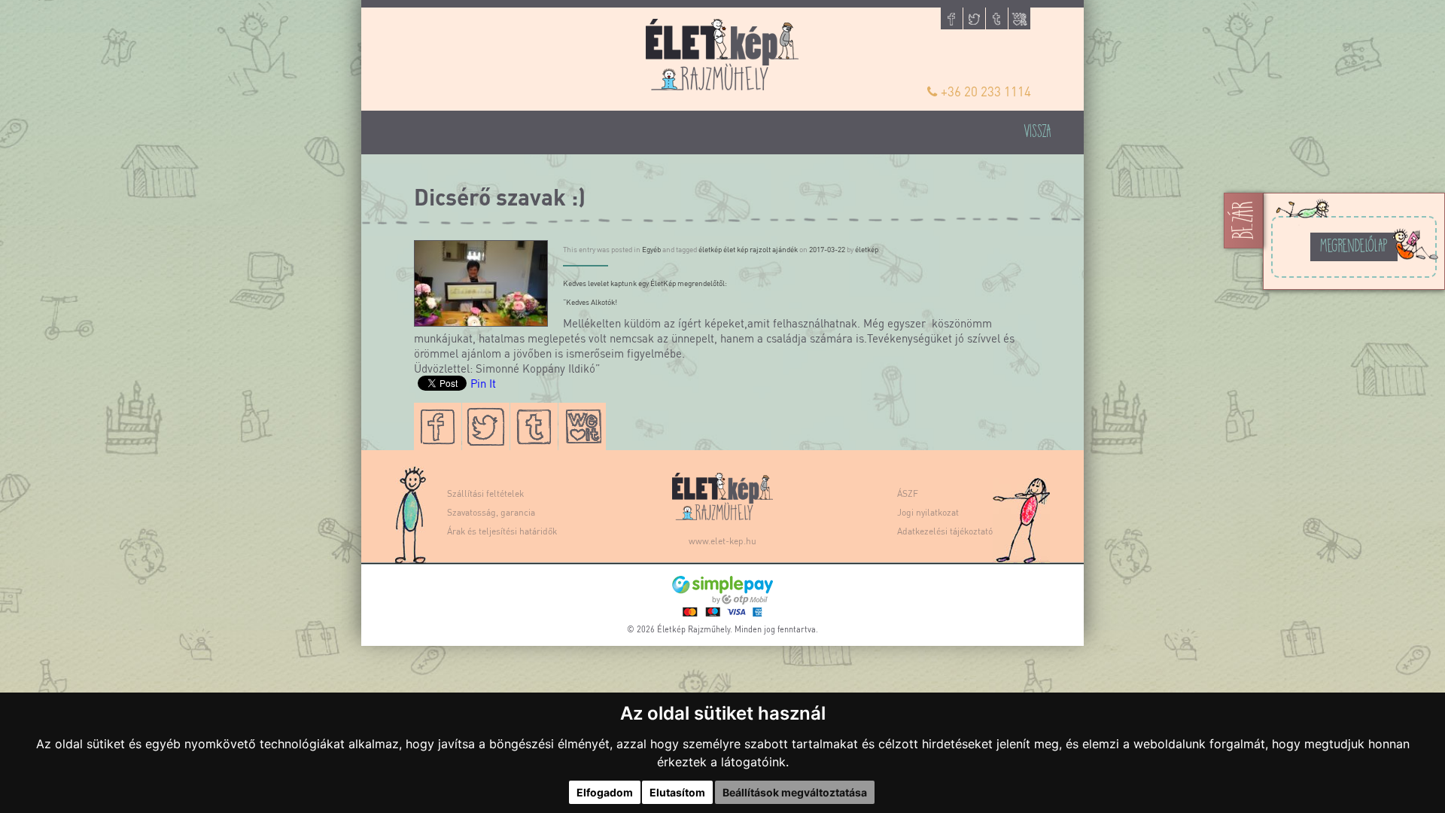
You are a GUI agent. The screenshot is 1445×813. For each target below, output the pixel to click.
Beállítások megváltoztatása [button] (794, 792)
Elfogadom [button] (604, 792)
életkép (866, 249)
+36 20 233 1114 (986, 91)
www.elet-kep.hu (722, 541)
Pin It (483, 383)
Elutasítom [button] (677, 792)
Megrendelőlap (1354, 244)
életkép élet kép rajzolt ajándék (748, 249)
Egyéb (651, 249)
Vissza (1037, 130)
